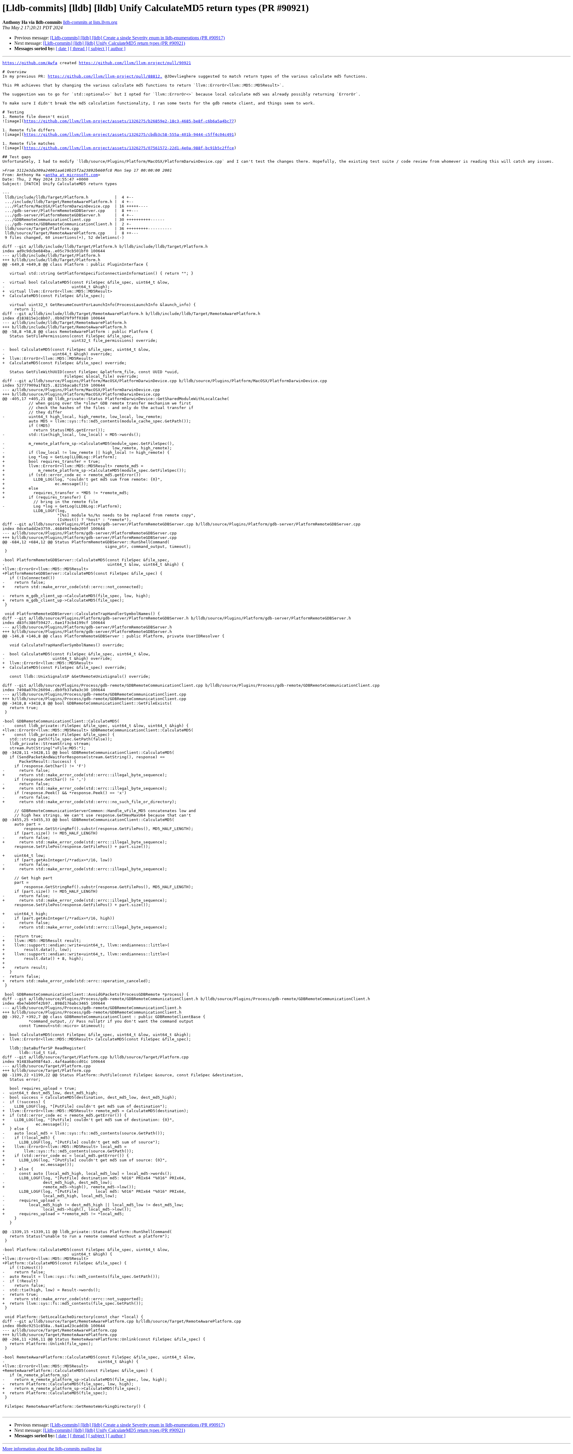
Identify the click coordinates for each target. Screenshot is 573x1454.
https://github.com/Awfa (29, 63)
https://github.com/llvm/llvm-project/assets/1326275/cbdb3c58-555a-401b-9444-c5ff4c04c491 (129, 134)
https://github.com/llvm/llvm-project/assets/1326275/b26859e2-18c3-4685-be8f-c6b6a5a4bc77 (129, 121)
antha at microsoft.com (71, 175)
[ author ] (116, 48)
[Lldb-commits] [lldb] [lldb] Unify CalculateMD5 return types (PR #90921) (114, 43)
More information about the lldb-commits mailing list (51, 1448)
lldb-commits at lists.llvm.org (90, 22)
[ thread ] (78, 48)
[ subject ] (97, 48)
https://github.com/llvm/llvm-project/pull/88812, (105, 76)
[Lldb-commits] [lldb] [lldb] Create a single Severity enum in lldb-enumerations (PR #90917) (137, 37)
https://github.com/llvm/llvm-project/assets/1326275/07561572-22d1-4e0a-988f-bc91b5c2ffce (129, 148)
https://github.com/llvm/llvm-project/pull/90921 (135, 63)
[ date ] (62, 48)
